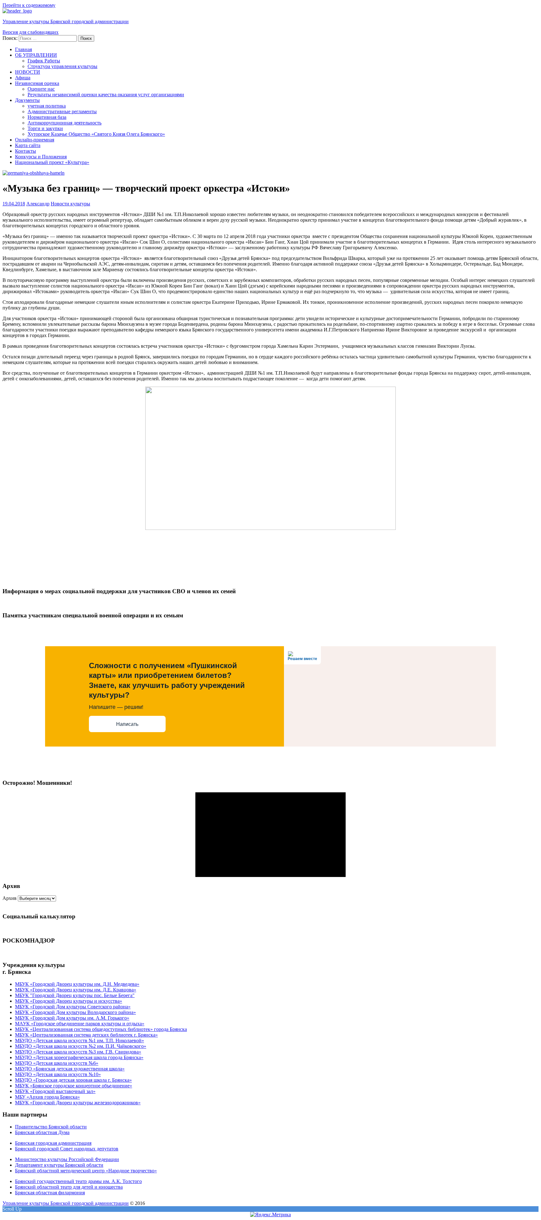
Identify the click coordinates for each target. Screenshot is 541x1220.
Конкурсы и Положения (41, 156)
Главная (23, 49)
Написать (127, 724)
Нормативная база (47, 117)
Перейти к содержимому (29, 5)
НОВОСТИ (27, 72)
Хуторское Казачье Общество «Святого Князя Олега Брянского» (96, 134)
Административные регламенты (62, 111)
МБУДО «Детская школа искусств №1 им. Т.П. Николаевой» (79, 1040)
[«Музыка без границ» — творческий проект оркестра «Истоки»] (33, 173)
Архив (10, 898)
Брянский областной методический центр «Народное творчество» (86, 1170)
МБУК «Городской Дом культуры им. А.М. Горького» (72, 1018)
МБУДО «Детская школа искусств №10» (58, 1074)
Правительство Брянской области (51, 1126)
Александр (37, 203)
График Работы (44, 60)
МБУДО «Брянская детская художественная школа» (70, 1068)
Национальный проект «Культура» (52, 162)
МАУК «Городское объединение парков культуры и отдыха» (79, 1023)
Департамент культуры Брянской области (59, 1165)
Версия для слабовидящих (31, 32)
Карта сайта (27, 145)
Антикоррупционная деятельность (64, 122)
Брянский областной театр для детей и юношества (69, 1187)
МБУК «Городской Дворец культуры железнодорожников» (78, 1102)
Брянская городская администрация (53, 1143)
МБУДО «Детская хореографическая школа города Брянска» (79, 1057)
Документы (27, 100)
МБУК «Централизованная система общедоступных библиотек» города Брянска (101, 1029)
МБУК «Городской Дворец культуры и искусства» (68, 1001)
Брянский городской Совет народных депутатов (66, 1148)
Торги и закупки (45, 128)
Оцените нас (41, 89)
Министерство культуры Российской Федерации (67, 1159)
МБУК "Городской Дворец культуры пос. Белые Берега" (75, 995)
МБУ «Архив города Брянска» (47, 1097)
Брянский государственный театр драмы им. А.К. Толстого (78, 1181)
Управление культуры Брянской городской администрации (66, 21)
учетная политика (47, 105)
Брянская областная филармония (50, 1192)
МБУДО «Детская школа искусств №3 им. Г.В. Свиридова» (78, 1051)
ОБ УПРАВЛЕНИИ (36, 55)
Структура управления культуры (62, 66)
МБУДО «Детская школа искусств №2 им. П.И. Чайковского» (80, 1046)
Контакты (25, 151)
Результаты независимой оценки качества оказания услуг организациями (106, 94)
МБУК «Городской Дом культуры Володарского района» (75, 1012)
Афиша (22, 77)
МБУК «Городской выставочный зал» (55, 1091)
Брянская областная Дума (42, 1132)
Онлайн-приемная (34, 139)
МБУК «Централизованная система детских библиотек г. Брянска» (86, 1035)
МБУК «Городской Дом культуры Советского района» (73, 1006)
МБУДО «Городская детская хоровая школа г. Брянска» (73, 1080)
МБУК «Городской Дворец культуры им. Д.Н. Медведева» (77, 984)
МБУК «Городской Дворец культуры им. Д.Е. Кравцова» (75, 989)
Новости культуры (70, 203)
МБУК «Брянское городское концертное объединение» (73, 1085)
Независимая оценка (37, 83)
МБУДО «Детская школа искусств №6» (56, 1063)
